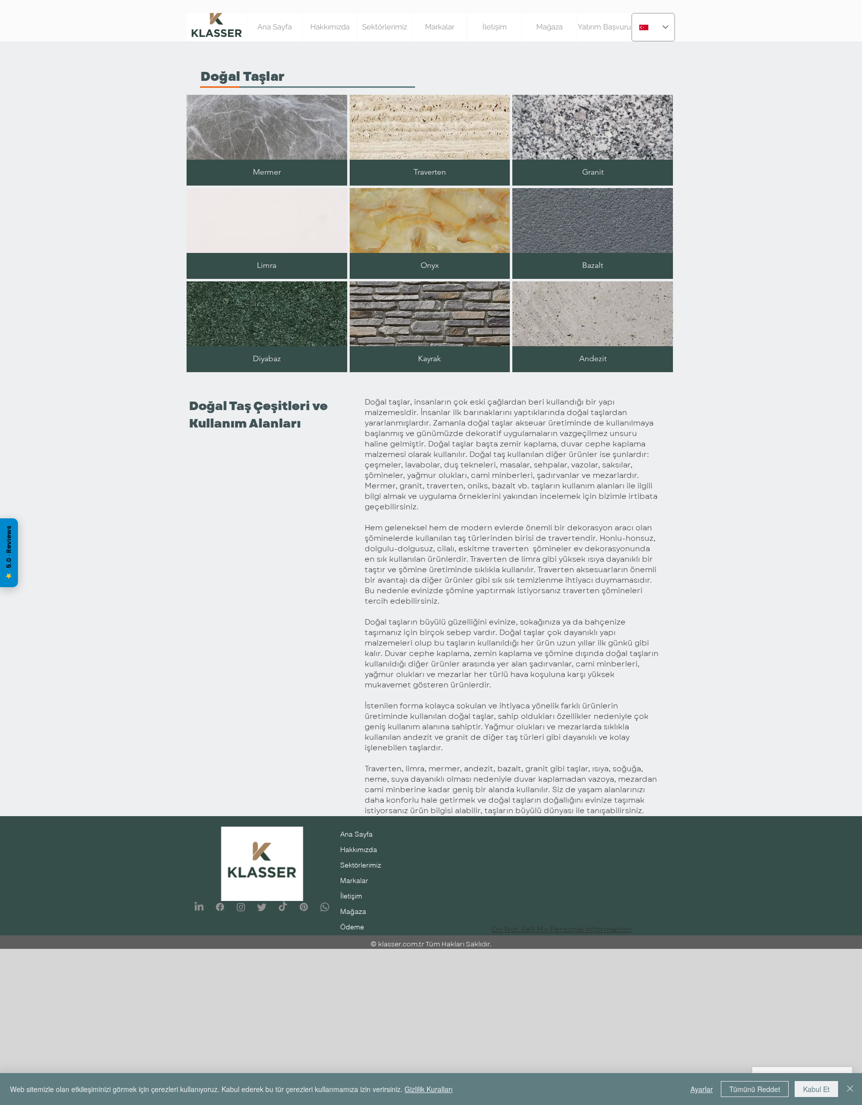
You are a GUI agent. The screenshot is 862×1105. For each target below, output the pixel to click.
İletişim (351, 895)
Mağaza (353, 911)
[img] (430, 140)
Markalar (354, 880)
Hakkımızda (358, 849)
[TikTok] (282, 906)
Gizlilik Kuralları (428, 1089)
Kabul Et (816, 1089)
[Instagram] (240, 906)
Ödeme (352, 926)
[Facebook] (220, 906)
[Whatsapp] (324, 906)
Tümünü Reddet (754, 1089)
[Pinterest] (303, 906)
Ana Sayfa (356, 834)
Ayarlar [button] (701, 1089)
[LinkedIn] (199, 906)
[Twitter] (261, 906)
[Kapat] (850, 1089)
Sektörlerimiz (360, 865)
